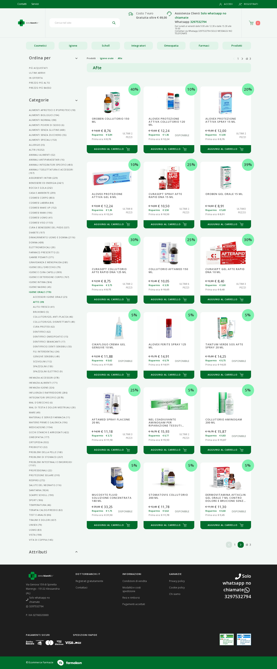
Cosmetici (40, 45)
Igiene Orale (40, 292)
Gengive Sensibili (46, 356)
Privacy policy (177, 581)
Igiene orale (107, 58)
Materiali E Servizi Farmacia (49, 417)
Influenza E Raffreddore (48, 392)
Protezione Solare (44, 475)
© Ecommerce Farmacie (39, 662)
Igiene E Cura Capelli (45, 272)
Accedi (228, 3)
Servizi (35, 4)
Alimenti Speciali (43, 139)
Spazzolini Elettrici (47, 371)
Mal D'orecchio (41, 402)
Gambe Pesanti (41, 257)
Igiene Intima (40, 282)
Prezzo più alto (39, 82)
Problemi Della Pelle (45, 452)
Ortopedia (39, 442)
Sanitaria (38, 490)
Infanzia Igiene (41, 387)
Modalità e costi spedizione (131, 589)
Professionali (40, 470)
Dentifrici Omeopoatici (50, 336)
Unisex (35, 524)
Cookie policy (177, 587)
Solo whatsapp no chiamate (39, 600)
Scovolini (42, 361)
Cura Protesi (44, 326)
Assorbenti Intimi (43, 177)
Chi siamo (174, 594)
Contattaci (81, 587)
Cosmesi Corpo (42, 197)
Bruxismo (41, 311)
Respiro (37, 480)
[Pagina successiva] (242, 58)
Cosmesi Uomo (41, 217)
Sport (36, 500)
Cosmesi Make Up (43, 207)
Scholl (106, 45)
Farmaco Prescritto (44, 252)
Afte (38, 301)
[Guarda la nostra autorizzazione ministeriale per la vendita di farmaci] (227, 640)
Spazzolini (43, 366)
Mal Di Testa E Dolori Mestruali (52, 407)
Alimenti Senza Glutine (47, 129)
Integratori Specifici (46, 397)
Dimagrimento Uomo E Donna (52, 237)
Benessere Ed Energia (46, 182)
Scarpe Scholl (41, 495)
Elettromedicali (42, 247)
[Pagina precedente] (233, 58)
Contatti (22, 4)
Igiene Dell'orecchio (45, 267)
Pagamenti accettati (133, 604)
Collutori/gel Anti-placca (53, 316)
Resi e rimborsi (131, 597)
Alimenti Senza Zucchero (47, 134)
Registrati (251, 3)
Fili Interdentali (46, 351)
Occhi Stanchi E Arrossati (49, 432)
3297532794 (198, 22)
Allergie (37, 144)
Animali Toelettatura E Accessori (51, 171)
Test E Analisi (40, 514)
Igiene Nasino (40, 286)
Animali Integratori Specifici (51, 164)
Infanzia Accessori (44, 377)
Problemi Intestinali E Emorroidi (50, 464)
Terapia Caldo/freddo (46, 510)
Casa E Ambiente (42, 192)
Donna (36, 242)
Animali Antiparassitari (46, 159)
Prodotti (236, 45)
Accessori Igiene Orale (50, 296)
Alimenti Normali (42, 119)
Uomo (35, 529)
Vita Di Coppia (41, 539)
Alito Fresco (44, 306)
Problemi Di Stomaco (46, 456)
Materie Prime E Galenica (48, 422)
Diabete (37, 232)
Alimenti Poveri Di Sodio (46, 125)
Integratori (138, 45)
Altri (36, 149)
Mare (34, 412)
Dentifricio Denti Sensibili (52, 346)
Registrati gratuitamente (89, 581)
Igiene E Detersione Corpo (49, 277)
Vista (35, 534)
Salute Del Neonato (45, 485)
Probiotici (38, 447)
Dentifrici (42, 331)
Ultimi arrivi (37, 72)
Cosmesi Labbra (41, 202)
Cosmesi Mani (40, 212)
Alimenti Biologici (44, 115)
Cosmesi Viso (41, 222)
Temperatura (40, 504)
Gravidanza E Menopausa (48, 262)
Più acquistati (38, 67)
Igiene (73, 45)
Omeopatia (171, 45)
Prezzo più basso (40, 87)
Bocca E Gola (41, 187)
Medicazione (41, 427)
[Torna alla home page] (28, 23)
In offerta (36, 77)
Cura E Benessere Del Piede (49, 227)
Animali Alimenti (42, 154)
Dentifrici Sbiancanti (49, 341)
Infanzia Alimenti (43, 382)
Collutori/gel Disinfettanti (54, 321)
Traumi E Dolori (42, 519)
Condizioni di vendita (134, 581)
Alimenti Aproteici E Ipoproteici (52, 110)
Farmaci (204, 45)
